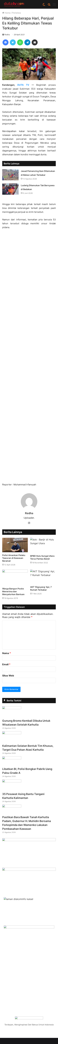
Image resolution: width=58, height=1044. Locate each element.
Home (7, 12)
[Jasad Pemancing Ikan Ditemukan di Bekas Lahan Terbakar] (10, 174)
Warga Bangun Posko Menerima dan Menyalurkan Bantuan (13, 591)
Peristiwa (16, 12)
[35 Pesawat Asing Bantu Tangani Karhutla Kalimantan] (11, 781)
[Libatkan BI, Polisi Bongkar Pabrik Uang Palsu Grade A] (11, 758)
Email (6, 664)
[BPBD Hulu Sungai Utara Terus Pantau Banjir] (43, 545)
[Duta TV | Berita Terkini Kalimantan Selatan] (14, 4)
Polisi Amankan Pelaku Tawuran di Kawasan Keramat (13, 558)
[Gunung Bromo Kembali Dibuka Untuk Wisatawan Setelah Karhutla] (11, 708)
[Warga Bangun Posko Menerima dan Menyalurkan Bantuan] (15, 578)
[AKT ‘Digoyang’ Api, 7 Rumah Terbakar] (43, 577)
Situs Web (8, 675)
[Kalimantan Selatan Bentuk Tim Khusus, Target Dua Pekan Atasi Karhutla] (11, 733)
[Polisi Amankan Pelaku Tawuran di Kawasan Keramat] (15, 545)
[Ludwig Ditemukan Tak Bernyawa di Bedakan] (10, 189)
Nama (6, 653)
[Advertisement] (29, 357)
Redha (7, 34)
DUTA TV (23, 84)
